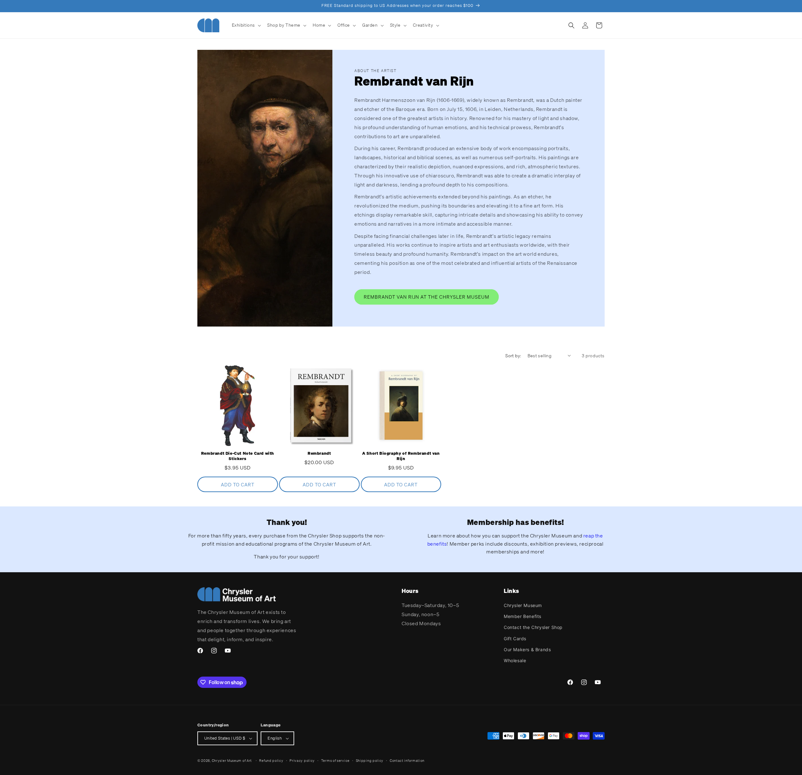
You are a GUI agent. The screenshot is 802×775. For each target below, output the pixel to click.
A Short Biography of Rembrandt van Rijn (401, 456)
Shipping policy (370, 760)
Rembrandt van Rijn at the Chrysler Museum (426, 297)
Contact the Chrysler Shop (533, 627)
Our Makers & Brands (527, 649)
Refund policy (271, 760)
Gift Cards (515, 638)
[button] (246, 25)
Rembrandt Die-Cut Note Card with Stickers (237, 456)
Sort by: (513, 356)
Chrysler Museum (523, 605)
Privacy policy (302, 760)
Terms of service (335, 760)
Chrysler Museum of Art (232, 760)
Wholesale (515, 660)
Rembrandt (319, 453)
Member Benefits (522, 616)
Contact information (407, 760)
